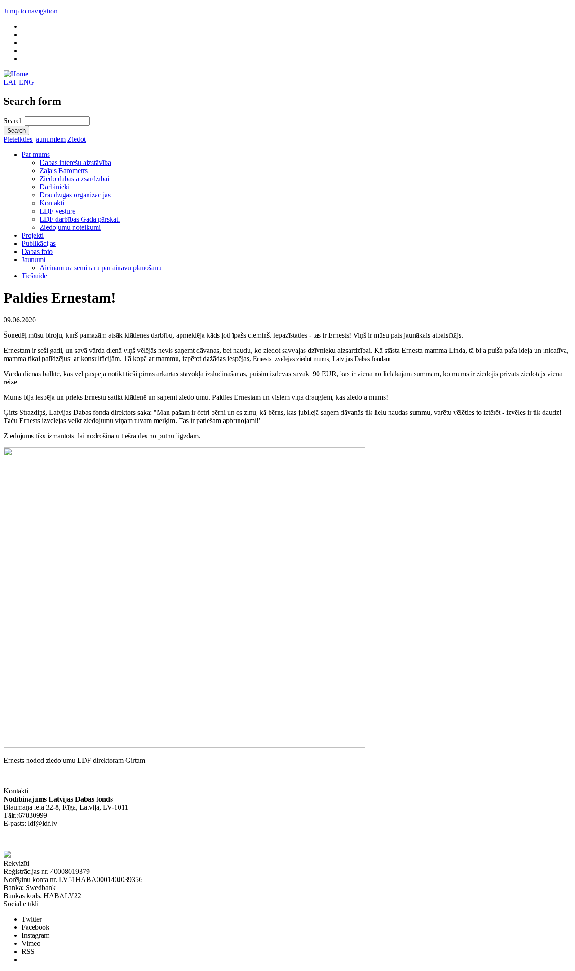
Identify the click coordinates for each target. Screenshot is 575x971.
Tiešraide (34, 276)
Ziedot (76, 139)
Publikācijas (39, 243)
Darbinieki (55, 187)
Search (14, 121)
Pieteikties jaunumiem (35, 139)
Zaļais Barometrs (64, 170)
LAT (10, 82)
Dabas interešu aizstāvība (75, 162)
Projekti (33, 235)
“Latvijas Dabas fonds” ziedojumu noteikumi (67, 839)
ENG (26, 82)
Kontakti (52, 203)
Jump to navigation (31, 11)
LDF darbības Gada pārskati (80, 219)
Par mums (36, 154)
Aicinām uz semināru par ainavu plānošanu (101, 268)
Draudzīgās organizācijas (75, 195)
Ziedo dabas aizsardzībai (74, 179)
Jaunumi (33, 259)
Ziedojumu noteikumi (70, 227)
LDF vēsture (57, 211)
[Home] (16, 74)
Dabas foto (37, 251)
